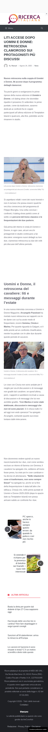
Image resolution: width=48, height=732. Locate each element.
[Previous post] (7, 529)
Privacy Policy (24, 726)
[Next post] (40, 563)
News (36, 66)
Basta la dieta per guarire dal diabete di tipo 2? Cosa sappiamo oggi (23, 609)
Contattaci (24, 705)
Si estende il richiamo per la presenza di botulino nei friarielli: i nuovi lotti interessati (19, 563)
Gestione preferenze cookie (38, 729)
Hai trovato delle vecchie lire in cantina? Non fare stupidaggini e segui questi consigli (22, 624)
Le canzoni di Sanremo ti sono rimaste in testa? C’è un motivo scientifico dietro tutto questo (22, 649)
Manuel (14, 66)
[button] (41, 28)
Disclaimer (36, 726)
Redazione (11, 726)
